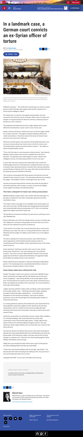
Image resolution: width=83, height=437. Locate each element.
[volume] (9, 8)
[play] (4, 8)
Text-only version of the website (53, 416)
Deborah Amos (12, 48)
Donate (76, 2)
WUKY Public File (33, 420)
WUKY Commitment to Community (35, 416)
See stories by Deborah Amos (22, 402)
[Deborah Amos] (7, 397)
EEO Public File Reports (52, 420)
